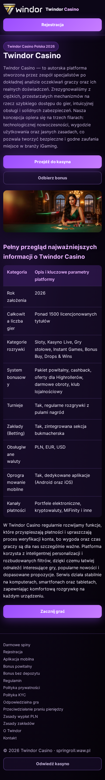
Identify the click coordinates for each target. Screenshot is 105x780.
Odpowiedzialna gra (21, 702)
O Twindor (12, 730)
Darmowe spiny (16, 644)
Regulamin (12, 680)
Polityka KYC (14, 694)
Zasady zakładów (18, 723)
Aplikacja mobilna (18, 659)
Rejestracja (52, 24)
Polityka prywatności (21, 687)
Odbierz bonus (52, 177)
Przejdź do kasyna (52, 161)
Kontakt (10, 738)
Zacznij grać (52, 611)
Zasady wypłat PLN (20, 716)
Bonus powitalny (17, 666)
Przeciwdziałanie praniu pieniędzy (33, 709)
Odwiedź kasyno (52, 763)
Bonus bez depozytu (21, 673)
